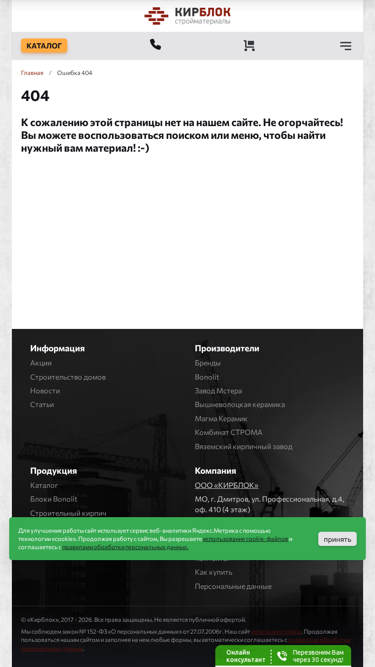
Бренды (208, 362)
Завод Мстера (218, 390)
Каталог (44, 485)
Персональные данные (233, 586)
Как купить (213, 571)
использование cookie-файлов (245, 538)
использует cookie (276, 631)
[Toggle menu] (346, 45)
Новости (45, 390)
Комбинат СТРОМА (228, 432)
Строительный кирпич (68, 512)
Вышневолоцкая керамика (240, 404)
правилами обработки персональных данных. (125, 547)
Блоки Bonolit (54, 498)
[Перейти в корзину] (249, 45)
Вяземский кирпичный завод (243, 446)
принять (337, 539)
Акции (41, 362)
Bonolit (207, 376)
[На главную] (187, 16)
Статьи (42, 404)
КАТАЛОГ (44, 45)
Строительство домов (68, 376)
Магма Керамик (221, 418)
